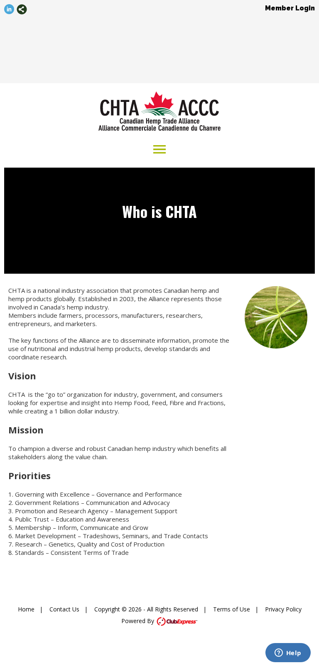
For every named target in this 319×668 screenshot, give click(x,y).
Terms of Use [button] (231, 609)
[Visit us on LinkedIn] (9, 9)
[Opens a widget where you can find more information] (288, 653)
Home (26, 609)
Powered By (138, 621)
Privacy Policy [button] (283, 609)
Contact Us (64, 609)
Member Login (290, 8)
